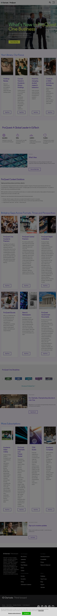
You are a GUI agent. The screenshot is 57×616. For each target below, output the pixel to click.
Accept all (26, 613)
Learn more (41, 610)
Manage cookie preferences (14, 613)
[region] (28, 611)
